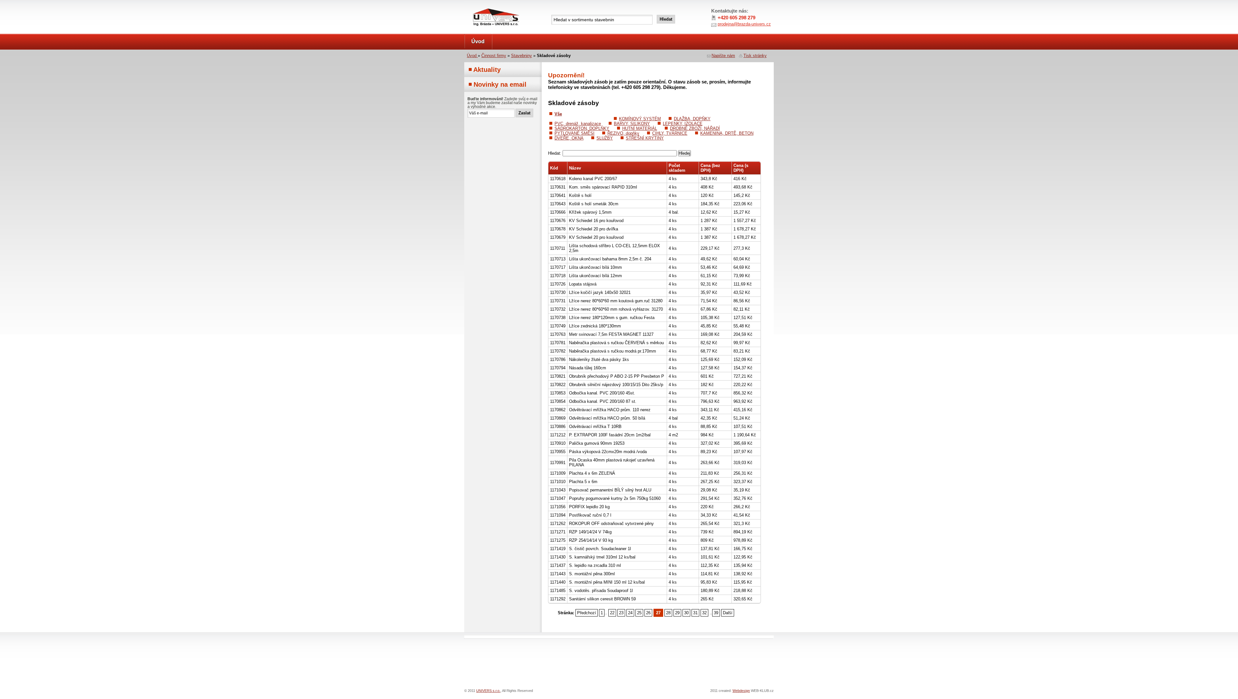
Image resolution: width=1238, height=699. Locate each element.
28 (668, 612)
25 (639, 612)
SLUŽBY (604, 138)
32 (704, 612)
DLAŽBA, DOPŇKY (692, 118)
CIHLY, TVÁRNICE (669, 133)
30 (686, 612)
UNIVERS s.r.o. (482, 7)
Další (727, 612)
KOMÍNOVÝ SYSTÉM (640, 118)
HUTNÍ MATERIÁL (639, 128)
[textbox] (602, 19)
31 (695, 612)
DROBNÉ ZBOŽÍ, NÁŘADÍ (695, 128)
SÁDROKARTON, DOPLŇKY (582, 128)
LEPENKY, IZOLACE (683, 123)
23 (621, 612)
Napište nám (723, 55)
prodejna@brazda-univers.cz (744, 24)
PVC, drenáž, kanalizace (578, 123)
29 (677, 612)
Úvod (478, 41)
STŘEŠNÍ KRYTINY (645, 138)
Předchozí (586, 612)
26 (648, 612)
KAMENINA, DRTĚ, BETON (726, 133)
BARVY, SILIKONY (632, 123)
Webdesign (741, 691)
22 (612, 612)
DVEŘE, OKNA (569, 138)
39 (716, 612)
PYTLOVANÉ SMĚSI (574, 133)
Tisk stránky (755, 55)
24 (630, 612)
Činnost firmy (493, 55)
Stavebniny (521, 55)
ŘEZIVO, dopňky (623, 133)
